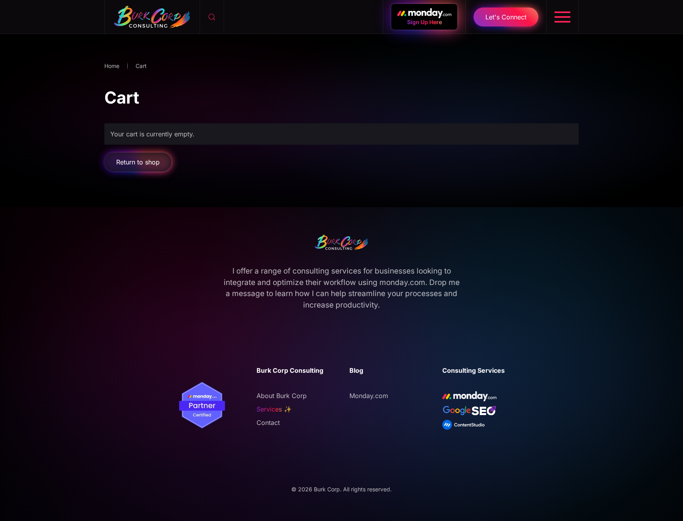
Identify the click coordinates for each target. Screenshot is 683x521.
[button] (212, 17)
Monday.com (368, 396)
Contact (268, 423)
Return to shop (138, 162)
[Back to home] (152, 17)
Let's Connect (505, 17)
